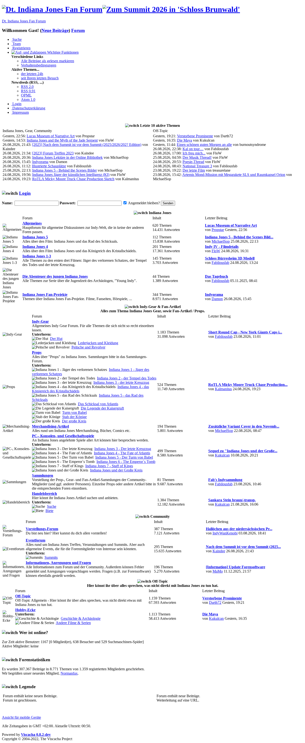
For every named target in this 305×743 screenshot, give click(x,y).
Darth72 (215, 602)
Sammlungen (42, 475)
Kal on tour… (193, 149)
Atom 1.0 (28, 99)
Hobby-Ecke (25, 610)
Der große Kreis (74, 421)
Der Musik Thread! (197, 157)
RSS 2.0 (27, 87)
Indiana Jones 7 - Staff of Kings (109, 466)
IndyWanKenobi (225, 533)
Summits (51, 557)
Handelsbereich (44, 494)
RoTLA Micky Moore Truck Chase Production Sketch (73, 179)
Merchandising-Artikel (50, 426)
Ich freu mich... (194, 153)
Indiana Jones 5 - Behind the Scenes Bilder (64, 170)
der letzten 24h (32, 74)
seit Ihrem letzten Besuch (40, 78)
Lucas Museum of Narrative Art (51, 136)
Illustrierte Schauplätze (49, 166)
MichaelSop (221, 241)
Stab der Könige (74, 417)
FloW (216, 251)
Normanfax (69, 673)
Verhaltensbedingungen (38, 65)
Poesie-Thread (193, 162)
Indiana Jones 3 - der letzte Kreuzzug (121, 382)
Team (16, 44)
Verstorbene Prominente (195, 136)
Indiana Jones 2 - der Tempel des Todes (126, 378)
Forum (78, 30)
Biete (49, 511)
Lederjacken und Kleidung (98, 343)
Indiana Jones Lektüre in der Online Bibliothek (67, 157)
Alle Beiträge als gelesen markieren (47, 61)
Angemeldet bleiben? (144, 203)
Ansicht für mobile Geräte (21, 717)
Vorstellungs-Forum (42, 529)
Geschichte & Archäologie (81, 618)
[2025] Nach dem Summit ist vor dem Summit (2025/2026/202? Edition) (86, 145)
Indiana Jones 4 (35, 247)
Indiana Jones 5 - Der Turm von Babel (124, 457)
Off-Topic (23, 596)
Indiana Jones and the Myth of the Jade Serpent (62, 140)
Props (36, 352)
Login (16, 104)
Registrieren (20, 48)
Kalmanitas (223, 389)
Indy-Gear (40, 321)
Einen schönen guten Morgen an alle (204, 145)
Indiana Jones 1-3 (36, 256)
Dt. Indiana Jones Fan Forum (24, 21)
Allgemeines (32, 223)
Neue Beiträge (55, 30)
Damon (217, 299)
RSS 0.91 (28, 91)
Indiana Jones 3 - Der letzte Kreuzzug (122, 449)
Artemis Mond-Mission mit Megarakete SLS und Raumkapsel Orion (233, 175)
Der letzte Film (194, 170)
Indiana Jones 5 (35, 237)
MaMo (218, 571)
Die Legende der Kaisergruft (102, 408)
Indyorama (40, 162)
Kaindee (219, 551)
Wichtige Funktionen (62, 52)
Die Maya (184, 140)
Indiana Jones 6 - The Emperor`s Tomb (126, 462)
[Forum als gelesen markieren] (12, 228)
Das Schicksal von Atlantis (98, 404)
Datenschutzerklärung (28, 108)
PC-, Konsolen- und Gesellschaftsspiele (63, 436)
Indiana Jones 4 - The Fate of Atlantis (122, 453)
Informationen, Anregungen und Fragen (58, 563)
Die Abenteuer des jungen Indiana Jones (55, 276)
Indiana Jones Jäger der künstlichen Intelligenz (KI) (70, 175)
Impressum (20, 112)
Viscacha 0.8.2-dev (36, 735)
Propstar (218, 230)
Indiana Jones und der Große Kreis (116, 470)
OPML (26, 95)
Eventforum (35, 540)
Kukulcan (222, 455)
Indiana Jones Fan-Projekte (44, 294)
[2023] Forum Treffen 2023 (53, 153)
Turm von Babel (74, 412)
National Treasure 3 (197, 166)
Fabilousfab (220, 263)
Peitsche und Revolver (88, 347)
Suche (16, 39)
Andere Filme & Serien (73, 623)
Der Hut (56, 339)
